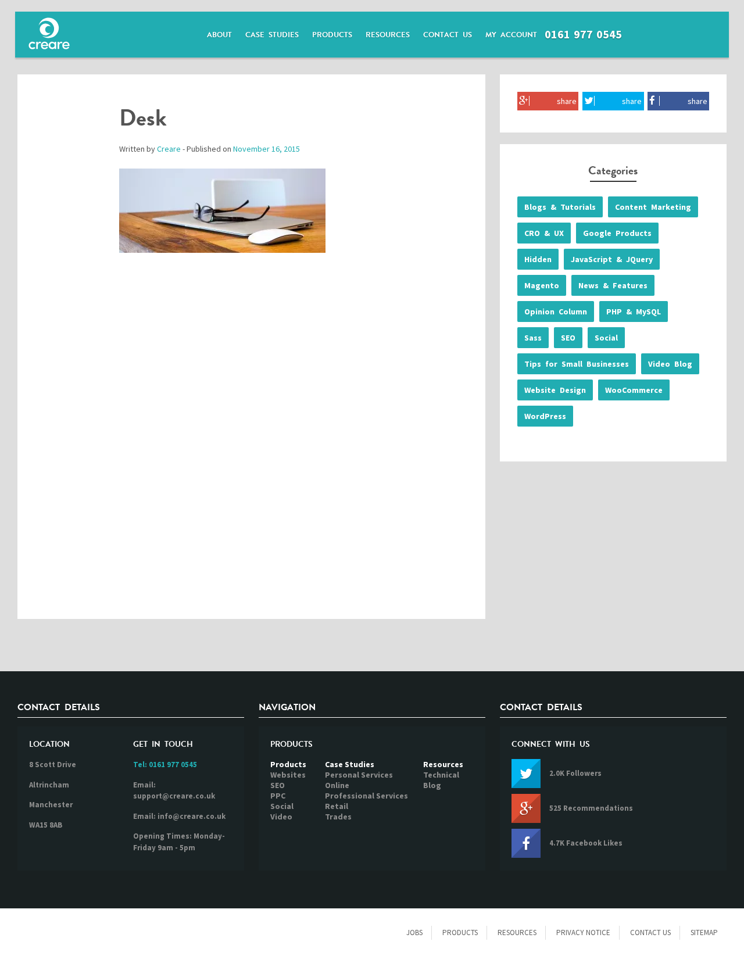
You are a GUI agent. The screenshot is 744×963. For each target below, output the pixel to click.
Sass (533, 337)
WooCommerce (634, 390)
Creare (169, 149)
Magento (541, 285)
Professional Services (366, 795)
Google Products (617, 233)
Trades (338, 816)
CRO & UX (544, 233)
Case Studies (272, 35)
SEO (568, 337)
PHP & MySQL (633, 311)
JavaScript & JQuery (612, 259)
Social (606, 337)
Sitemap (704, 932)
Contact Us (447, 35)
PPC (277, 795)
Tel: (165, 764)
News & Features (613, 285)
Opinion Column (555, 311)
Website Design (555, 390)
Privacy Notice (583, 932)
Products (332, 35)
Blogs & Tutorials (560, 207)
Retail (336, 806)
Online (337, 785)
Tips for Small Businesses (576, 364)
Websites (288, 774)
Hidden (538, 259)
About (219, 35)
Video (281, 816)
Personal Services (359, 774)
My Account (511, 35)
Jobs (414, 932)
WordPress (545, 416)
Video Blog (670, 364)
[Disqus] (251, 448)
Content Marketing (653, 207)
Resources (388, 35)
